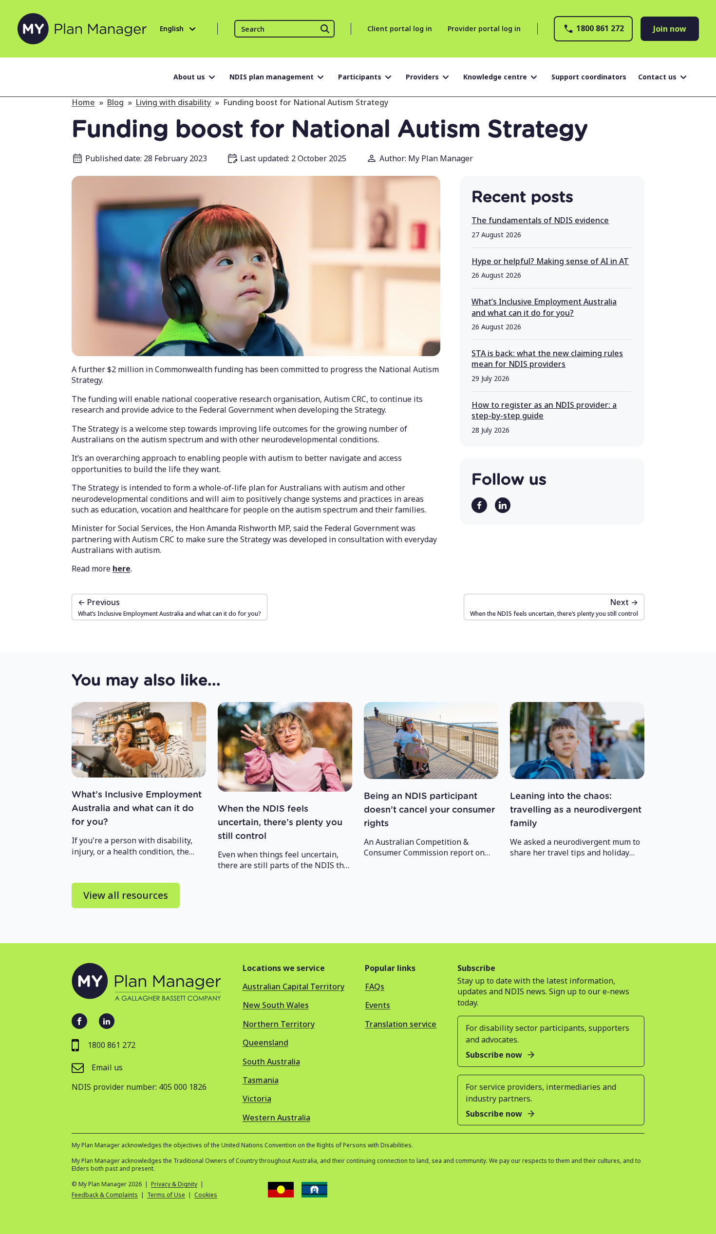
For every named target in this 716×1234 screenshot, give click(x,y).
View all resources (125, 895)
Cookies (205, 1195)
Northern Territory (279, 1024)
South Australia (271, 1061)
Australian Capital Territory (293, 986)
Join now (669, 28)
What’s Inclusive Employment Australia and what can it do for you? (544, 307)
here (122, 568)
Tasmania (261, 1080)
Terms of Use (166, 1195)
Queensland (265, 1042)
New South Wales (276, 1005)
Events (377, 1005)
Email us (107, 1067)
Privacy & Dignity (174, 1184)
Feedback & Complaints (105, 1195)
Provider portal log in (484, 28)
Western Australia (276, 1117)
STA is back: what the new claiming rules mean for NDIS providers (547, 358)
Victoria (257, 1098)
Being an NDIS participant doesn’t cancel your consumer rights (429, 810)
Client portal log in (399, 28)
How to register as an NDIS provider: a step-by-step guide (544, 410)
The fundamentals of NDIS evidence (540, 220)
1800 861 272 (600, 28)
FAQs (374, 986)
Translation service (400, 1024)
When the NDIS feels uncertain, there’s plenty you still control (280, 823)
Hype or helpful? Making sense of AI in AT (550, 261)
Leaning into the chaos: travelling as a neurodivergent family (575, 810)
